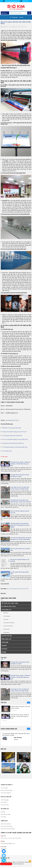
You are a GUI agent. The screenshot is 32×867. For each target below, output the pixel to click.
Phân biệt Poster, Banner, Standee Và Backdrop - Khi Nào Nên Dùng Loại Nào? (20, 463)
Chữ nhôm (4, 648)
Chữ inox (6, 613)
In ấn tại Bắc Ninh (7, 451)
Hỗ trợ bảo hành (5, 804)
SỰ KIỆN (3, 652)
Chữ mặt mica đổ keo (9, 622)
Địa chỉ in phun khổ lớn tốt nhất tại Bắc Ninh (16, 23)
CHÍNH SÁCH (4, 820)
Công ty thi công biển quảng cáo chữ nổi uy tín (14, 431)
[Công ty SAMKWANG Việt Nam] (8, 768)
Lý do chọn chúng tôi (6, 792)
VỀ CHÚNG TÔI (5, 808)
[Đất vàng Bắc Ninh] (24, 768)
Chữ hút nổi (6, 629)
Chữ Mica (6, 619)
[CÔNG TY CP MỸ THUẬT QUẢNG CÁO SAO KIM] (16, 7)
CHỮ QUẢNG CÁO (6, 609)
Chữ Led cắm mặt (8, 626)
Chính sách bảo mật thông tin (8, 828)
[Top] (30, 861)
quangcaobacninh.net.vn (12, 420)
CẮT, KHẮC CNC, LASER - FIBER (9, 603)
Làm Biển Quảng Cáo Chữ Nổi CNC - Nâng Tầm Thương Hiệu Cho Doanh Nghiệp (19, 525)
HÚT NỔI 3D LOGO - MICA (8, 606)
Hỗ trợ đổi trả (4, 802)
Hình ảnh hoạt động (5, 814)
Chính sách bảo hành (6, 824)
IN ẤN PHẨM (4, 642)
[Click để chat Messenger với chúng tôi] (4, 851)
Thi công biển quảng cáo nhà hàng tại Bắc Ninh (14, 447)
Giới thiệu (3, 812)
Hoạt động (3, 816)
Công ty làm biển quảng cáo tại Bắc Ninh (13, 443)
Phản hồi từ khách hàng (6, 790)
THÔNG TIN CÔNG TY (7, 784)
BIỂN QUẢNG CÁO (6, 639)
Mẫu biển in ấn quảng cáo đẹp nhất (11, 428)
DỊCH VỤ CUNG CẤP (6, 796)
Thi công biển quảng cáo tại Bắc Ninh (12, 435)
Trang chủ (14, 17)
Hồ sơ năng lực (4, 788)
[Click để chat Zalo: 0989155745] (4, 856)
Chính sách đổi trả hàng (6, 826)
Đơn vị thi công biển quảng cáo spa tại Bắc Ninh (15, 439)
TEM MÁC (4, 645)
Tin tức (21, 17)
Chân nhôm (6, 632)
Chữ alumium (7, 616)
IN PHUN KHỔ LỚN (6, 635)
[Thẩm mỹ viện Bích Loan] (8, 757)
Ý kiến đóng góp (5, 800)
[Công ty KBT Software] (24, 757)
